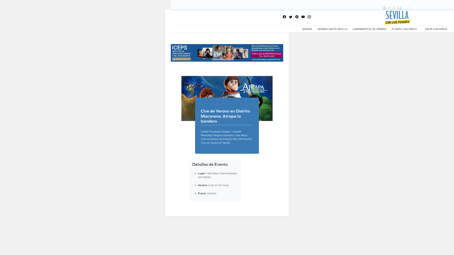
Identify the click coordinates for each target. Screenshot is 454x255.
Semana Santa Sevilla (332, 28)
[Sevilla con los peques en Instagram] (309, 17)
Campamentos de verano (369, 28)
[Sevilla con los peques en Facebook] (284, 17)
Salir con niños (436, 28)
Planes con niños (404, 28)
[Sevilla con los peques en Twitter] (290, 17)
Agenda (307, 28)
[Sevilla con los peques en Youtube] (303, 17)
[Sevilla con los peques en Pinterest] (296, 17)
